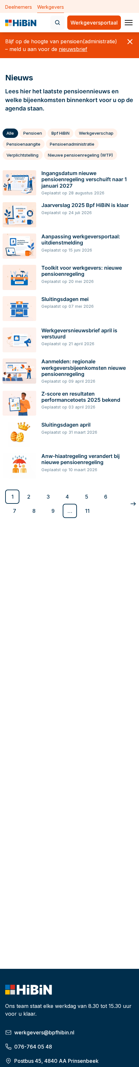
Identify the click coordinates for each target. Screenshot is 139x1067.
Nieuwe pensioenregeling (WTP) (80, 155)
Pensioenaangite (23, 144)
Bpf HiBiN (60, 133)
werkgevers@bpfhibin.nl (44, 1032)
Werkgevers (50, 7)
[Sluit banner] (130, 42)
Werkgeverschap (96, 133)
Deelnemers (18, 7)
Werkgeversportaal (94, 22)
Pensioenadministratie (72, 144)
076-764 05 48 (33, 1046)
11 (87, 511)
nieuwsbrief (73, 49)
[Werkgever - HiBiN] (21, 23)
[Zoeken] (57, 23)
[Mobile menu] (129, 23)
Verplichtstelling (22, 155)
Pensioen (32, 133)
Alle (10, 133)
